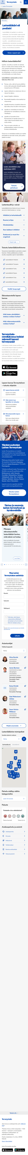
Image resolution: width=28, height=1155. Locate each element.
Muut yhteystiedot (7, 1141)
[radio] (5, 816)
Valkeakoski (5, 477)
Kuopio (4, 481)
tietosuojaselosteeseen (13, 628)
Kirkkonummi (6, 473)
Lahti (12, 473)
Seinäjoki (10, 479)
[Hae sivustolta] (20, 2)
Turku (11, 477)
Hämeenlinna (12, 475)
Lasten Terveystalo (7, 6)
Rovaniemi (15, 481)
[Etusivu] (12, 2)
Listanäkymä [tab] (15, 744)
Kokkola (4, 479)
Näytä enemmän (12, 726)
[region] (14, 539)
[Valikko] (26, 2)
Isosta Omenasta (13, 464)
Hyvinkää (5, 475)
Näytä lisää (13, 242)
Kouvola (17, 473)
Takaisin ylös (13, 1113)
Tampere (20, 475)
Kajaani (21, 479)
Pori (15, 477)
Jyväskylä (20, 477)
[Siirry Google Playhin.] (20, 1150)
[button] (16, 769)
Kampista (20, 462)
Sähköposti (7, 608)
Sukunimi (6, 601)
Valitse (5, 650)
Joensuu (16, 479)
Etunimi (6, 593)
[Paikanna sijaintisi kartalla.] (24, 739)
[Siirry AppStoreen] (7, 1150)
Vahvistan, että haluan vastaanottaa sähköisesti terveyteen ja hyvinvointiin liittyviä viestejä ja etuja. (15, 620)
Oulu (8, 481)
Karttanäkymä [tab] (6, 744)
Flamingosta (5, 466)
